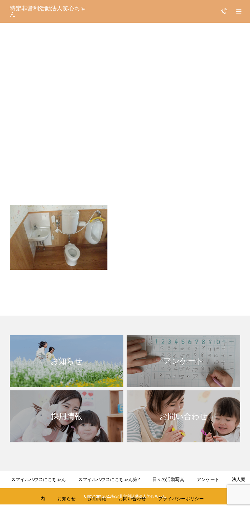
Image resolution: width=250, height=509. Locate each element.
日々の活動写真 (168, 479)
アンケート (208, 479)
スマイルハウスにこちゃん (38, 479)
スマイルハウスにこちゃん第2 (109, 479)
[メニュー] (238, 11)
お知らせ (66, 498)
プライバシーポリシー (181, 498)
